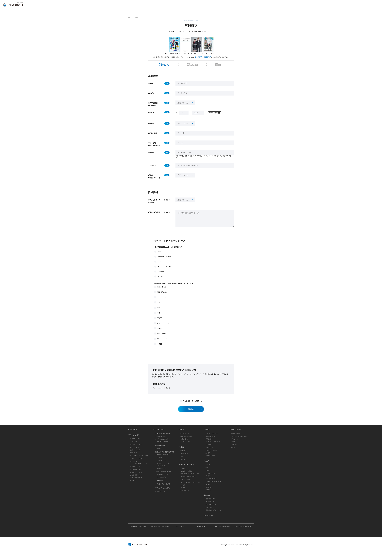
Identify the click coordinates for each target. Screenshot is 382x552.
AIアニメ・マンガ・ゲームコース (139, 455)
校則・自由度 (161, 333)
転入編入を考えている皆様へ (160, 526)
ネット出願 (208, 444)
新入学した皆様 (184, 433)
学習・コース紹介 (133, 435)
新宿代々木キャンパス (163, 463)
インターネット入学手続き (213, 442)
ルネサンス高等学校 (160, 436)
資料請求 (182, 468)
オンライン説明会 (185, 479)
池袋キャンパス (161, 460)
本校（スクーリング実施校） (163, 433)
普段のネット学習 (135, 439)
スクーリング (161, 297)
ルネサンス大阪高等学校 (162, 442)
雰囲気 (159, 328)
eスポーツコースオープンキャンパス (190, 482)
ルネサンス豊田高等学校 (162, 439)
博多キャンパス (161, 477)
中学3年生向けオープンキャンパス (189, 474)
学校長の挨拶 (184, 453)
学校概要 (181, 447)
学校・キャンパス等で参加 (187, 476)
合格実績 (208, 484)
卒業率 (159, 318)
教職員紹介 (208, 490)
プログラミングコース (136, 458)
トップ (128, 17)
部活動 (207, 470)
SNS (159, 262)
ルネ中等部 (234, 444)
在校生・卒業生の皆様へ (243, 526)
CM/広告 (161, 272)
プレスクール (184, 488)
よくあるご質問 (208, 515)
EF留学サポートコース (136, 472)
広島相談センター (160, 491)
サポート (160, 313)
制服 (207, 467)
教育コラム (207, 495)
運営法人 (233, 447)
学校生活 (206, 461)
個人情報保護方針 (235, 433)
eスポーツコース (134, 447)
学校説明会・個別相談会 (203, 57)
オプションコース (163, 323)
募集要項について (210, 436)
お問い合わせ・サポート (186, 464)
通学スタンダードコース (136, 444)
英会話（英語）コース (136, 475)
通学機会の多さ (162, 292)
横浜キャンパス (161, 466)
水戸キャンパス (161, 457)
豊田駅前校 (158, 448)
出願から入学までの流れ (212, 433)
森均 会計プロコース (136, 478)
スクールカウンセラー (211, 478)
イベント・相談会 (164, 267)
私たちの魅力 (132, 429)
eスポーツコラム (210, 507)
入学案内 (206, 429)
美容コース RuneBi (135, 450)
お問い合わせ (234, 439)
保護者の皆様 (184, 439)
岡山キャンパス (161, 468)
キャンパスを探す (159, 429)
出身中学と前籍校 (210, 455)
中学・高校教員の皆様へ (222, 526)
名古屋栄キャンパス (162, 474)
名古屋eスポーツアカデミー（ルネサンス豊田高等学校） (163, 484)
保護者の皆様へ (201, 526)
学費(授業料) (209, 439)
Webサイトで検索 (164, 257)
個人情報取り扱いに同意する (192, 401)
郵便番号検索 (213, 113)
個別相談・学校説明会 (186, 471)
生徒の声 (181, 429)
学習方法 (160, 308)
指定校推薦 (208, 487)
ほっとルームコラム (211, 504)
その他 (160, 276)
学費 (158, 302)
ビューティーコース (135, 469)
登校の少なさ (161, 287)
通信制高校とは (210, 501)
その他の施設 (159, 480)
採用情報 (233, 442)
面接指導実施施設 (160, 445)
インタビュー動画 (185, 442)
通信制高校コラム (210, 499)
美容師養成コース (135, 466)
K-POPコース (133, 452)
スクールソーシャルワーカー (213, 481)
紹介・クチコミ (162, 339)
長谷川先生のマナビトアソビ (213, 510)
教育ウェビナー (184, 490)
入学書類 (208, 453)
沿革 (181, 456)
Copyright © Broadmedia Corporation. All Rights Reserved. (237, 545)
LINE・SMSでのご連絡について (239, 436)
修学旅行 (208, 476)
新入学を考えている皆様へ (139, 526)
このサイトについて (235, 429)
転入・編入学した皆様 (186, 436)
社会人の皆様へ (180, 526)
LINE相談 (182, 485)
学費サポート (209, 447)
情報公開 (182, 459)
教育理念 (182, 451)
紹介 (159, 252)
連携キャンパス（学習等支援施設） (164, 452)
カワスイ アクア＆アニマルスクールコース (141, 464)
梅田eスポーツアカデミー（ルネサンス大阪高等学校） (163, 488)
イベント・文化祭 (210, 473)
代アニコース (133, 461)
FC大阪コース (134, 480)
